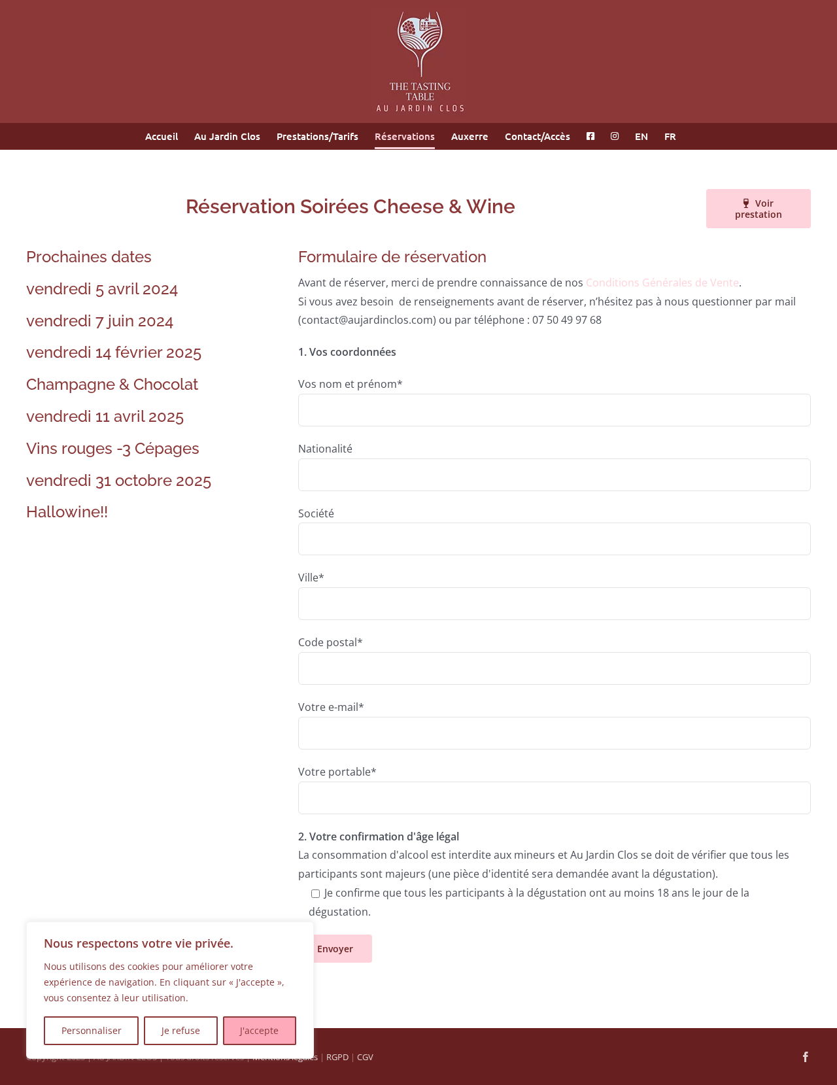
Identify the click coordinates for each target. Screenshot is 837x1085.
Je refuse (181, 1030)
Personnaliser (91, 1030)
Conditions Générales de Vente (662, 282)
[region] (170, 990)
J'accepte (259, 1030)
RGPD (337, 1057)
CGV (365, 1057)
